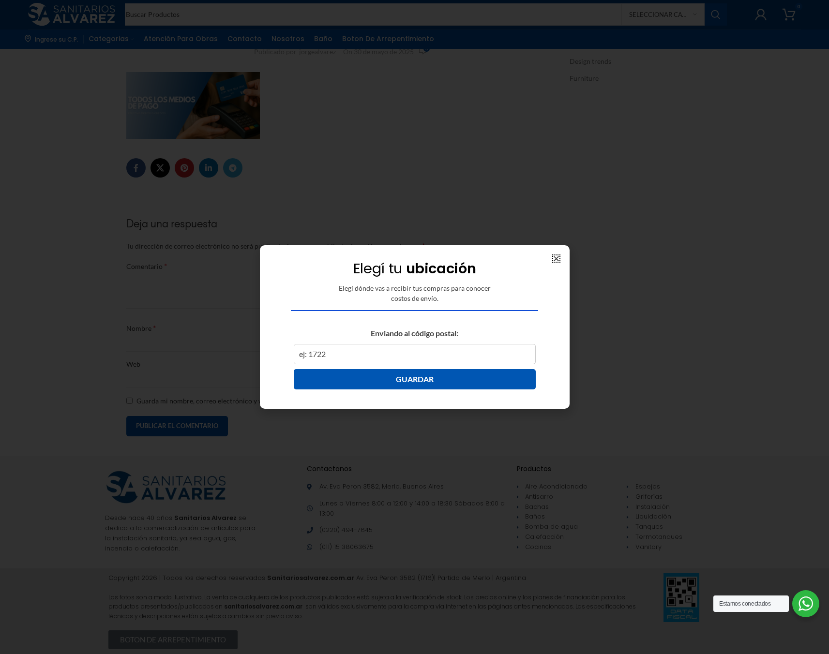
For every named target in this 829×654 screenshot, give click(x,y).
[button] (556, 258)
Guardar (415, 379)
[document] (414, 327)
